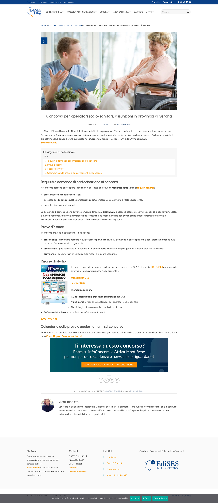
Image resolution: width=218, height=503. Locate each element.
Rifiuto (146, 498)
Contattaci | (157, 2)
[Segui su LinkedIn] (187, 2)
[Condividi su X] (106, 380)
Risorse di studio (55, 168)
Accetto (135, 498)
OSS (119, 391)
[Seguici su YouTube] (190, 2)
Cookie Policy (160, 498)
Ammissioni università (117, 475)
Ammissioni (69, 2)
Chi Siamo (31, 2)
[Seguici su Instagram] (181, 2)
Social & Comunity (115, 463)
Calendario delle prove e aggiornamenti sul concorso (74, 172)
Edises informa (54, 12)
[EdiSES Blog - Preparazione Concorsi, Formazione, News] (34, 12)
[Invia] (188, 12)
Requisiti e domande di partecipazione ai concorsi (72, 160)
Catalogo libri (113, 469)
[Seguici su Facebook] (178, 2)
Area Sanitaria (121, 12)
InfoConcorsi (55, 2)
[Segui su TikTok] (184, 2)
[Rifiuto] (214, 499)
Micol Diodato (124, 125)
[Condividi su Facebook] (101, 380)
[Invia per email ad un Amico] (111, 380)
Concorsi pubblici (56, 25)
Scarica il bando (49, 142)
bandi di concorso (137, 391)
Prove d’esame (55, 164)
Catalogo (43, 2)
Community (168, 2)
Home (43, 25)
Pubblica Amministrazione (81, 12)
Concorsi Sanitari (74, 25)
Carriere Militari (143, 12)
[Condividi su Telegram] (117, 380)
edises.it (73, 467)
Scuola (104, 12)
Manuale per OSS (80, 277)
